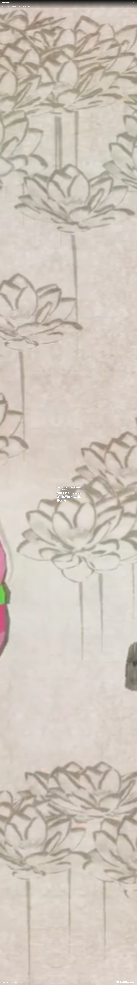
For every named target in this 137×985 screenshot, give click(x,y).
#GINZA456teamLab (125, 982)
